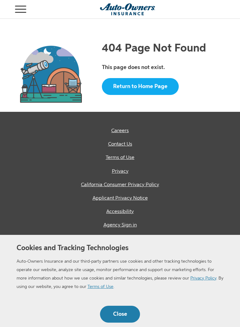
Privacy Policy (203, 278)
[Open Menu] (7, 9)
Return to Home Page (140, 86)
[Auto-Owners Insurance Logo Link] (127, 9)
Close (120, 314)
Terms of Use (100, 287)
